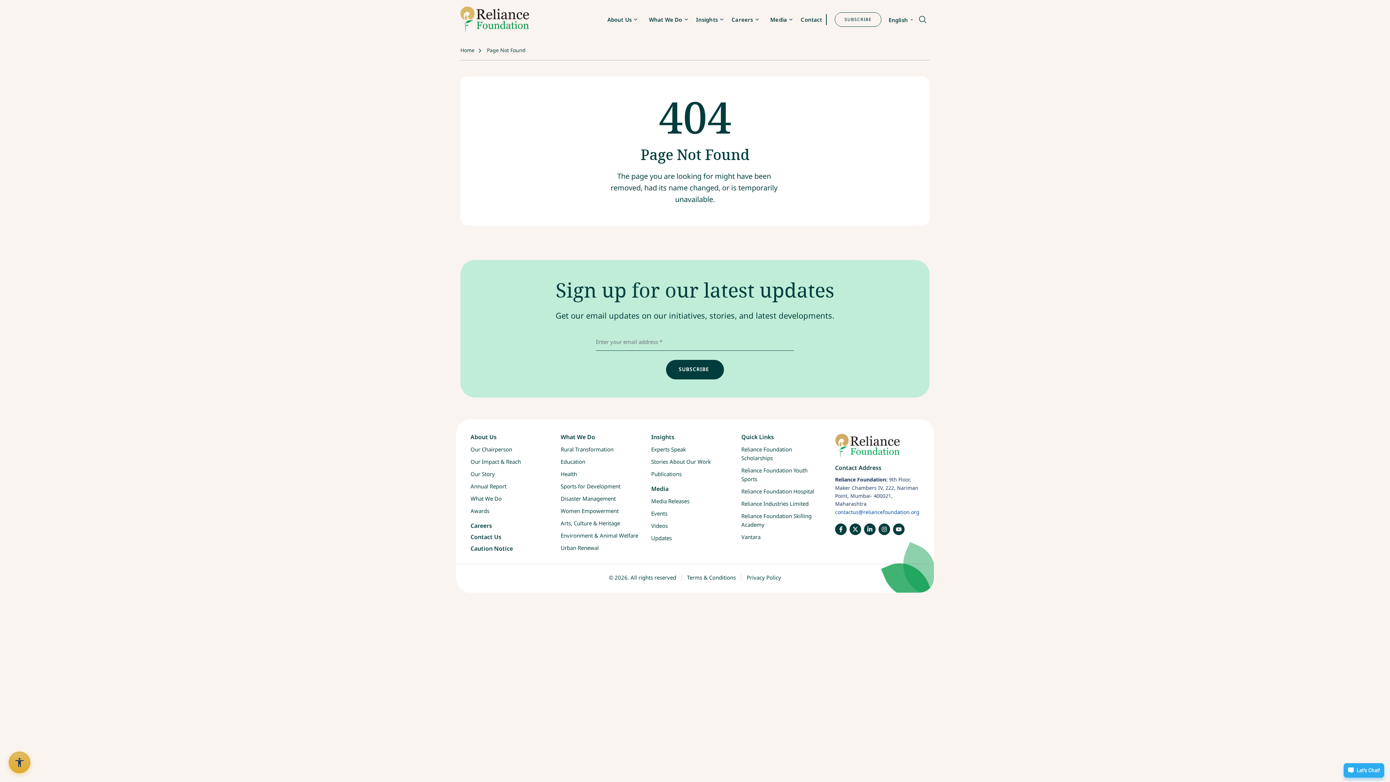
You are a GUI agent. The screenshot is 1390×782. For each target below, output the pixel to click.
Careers (742, 19)
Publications (666, 474)
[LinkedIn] (870, 529)
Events (659, 513)
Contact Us (486, 537)
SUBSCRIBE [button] (858, 19)
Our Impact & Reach (496, 461)
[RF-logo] (494, 19)
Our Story (483, 474)
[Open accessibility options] (19, 762)
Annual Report (488, 486)
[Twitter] (855, 529)
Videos (659, 525)
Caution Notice (492, 548)
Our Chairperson (491, 449)
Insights (707, 19)
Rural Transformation (587, 449)
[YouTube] (899, 529)
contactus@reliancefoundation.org (877, 512)
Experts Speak (668, 449)
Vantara (751, 537)
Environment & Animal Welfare (599, 535)
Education (573, 461)
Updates (661, 538)
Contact (811, 19)
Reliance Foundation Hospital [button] (777, 491)
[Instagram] (884, 529)
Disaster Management (588, 498)
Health (569, 474)
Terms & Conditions (711, 577)
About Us (619, 19)
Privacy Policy (764, 577)
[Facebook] (841, 529)
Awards (480, 510)
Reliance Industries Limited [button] (775, 503)
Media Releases (670, 501)
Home (467, 50)
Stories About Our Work (681, 461)
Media (778, 19)
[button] (922, 20)
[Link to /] (877, 449)
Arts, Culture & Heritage (590, 523)
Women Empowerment (590, 510)
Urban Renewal (580, 547)
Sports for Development (590, 486)
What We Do (665, 19)
